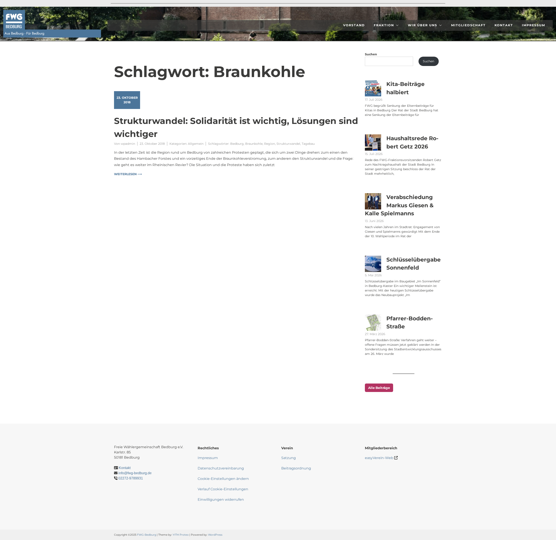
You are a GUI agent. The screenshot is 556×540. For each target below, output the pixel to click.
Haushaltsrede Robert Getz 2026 (412, 142)
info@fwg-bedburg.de (135, 473)
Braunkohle (254, 144)
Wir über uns (422, 25)
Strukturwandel (288, 144)
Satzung (288, 458)
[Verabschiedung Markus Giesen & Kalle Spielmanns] (373, 201)
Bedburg (237, 144)
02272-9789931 (130, 478)
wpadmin (128, 144)
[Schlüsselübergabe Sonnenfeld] (373, 264)
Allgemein (196, 144)
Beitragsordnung (296, 468)
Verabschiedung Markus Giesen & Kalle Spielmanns (399, 205)
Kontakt (504, 25)
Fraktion (384, 25)
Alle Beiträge (379, 388)
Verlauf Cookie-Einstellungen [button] (223, 489)
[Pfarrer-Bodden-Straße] (373, 322)
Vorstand (354, 25)
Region (269, 144)
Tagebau (308, 144)
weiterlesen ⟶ (128, 174)
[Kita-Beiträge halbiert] (373, 88)
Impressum (533, 25)
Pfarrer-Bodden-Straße (409, 322)
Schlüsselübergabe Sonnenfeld (413, 263)
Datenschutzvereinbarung (221, 468)
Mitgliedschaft (468, 25)
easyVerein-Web (379, 458)
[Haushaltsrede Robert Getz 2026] (373, 142)
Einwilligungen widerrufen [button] (221, 499)
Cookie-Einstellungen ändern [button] (223, 479)
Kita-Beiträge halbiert (405, 88)
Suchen (371, 54)
